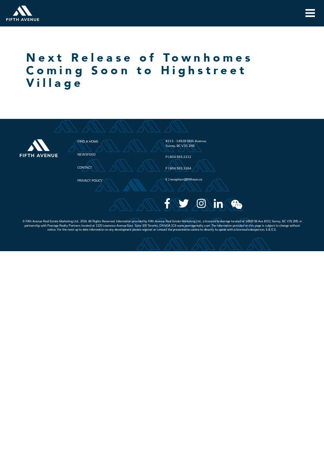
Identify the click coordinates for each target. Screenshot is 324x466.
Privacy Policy (89, 180)
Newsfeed (86, 154)
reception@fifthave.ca (186, 179)
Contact (84, 167)
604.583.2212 (180, 157)
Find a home (87, 141)
